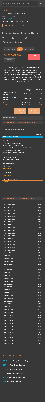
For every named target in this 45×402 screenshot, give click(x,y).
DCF (13, 49)
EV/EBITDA (9, 60)
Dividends (30, 38)
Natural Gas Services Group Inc (13, 152)
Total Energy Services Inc (11, 159)
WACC (32, 49)
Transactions (9, 42)
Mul (19, 49)
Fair (25, 49)
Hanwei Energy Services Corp (13, 145)
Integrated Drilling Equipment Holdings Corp (18, 148)
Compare (8, 38)
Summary (6, 49)
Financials (26, 33)
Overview (17, 33)
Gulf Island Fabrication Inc (12, 143)
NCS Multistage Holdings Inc (13, 150)
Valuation (8, 33)
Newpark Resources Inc (11, 155)
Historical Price (19, 38)
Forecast (36, 33)
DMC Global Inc (8, 141)
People (20, 42)
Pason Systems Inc (9, 157)
